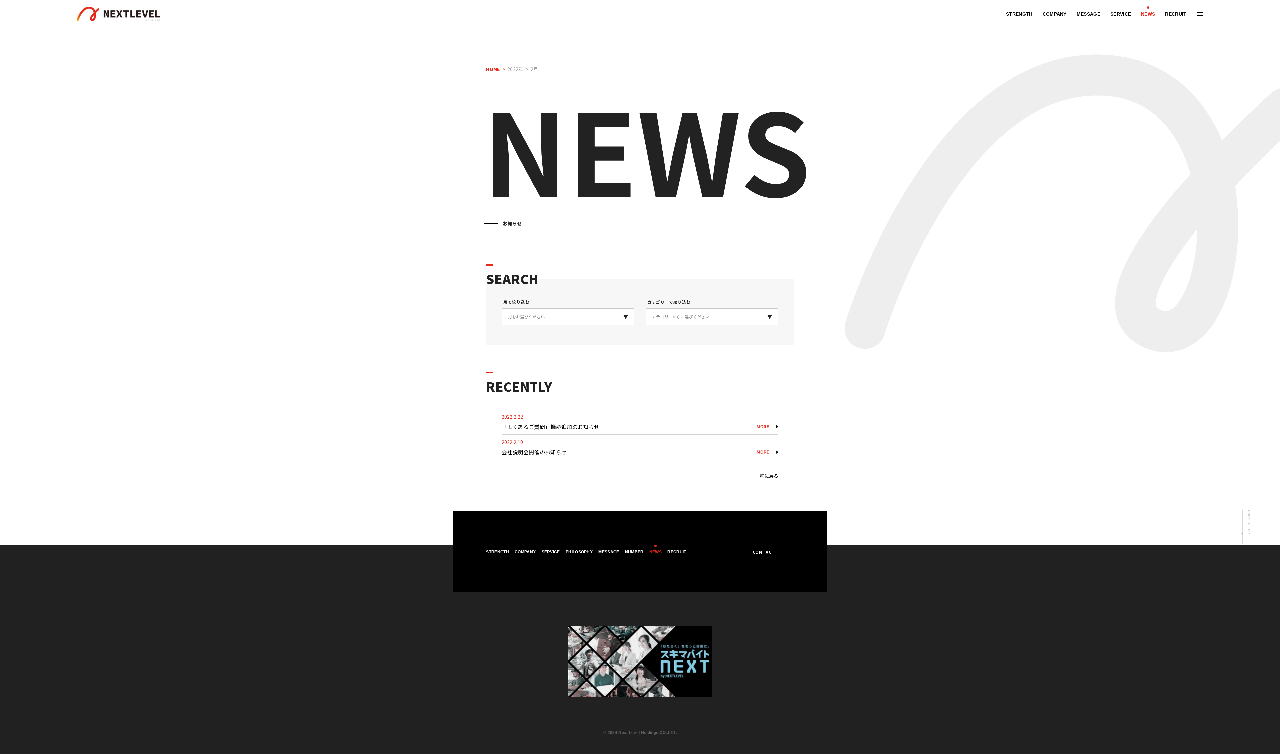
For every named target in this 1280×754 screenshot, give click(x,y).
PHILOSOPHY (579, 552)
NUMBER (634, 552)
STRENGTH (1019, 14)
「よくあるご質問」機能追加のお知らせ (551, 426)
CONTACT (764, 552)
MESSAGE (1088, 14)
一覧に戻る (767, 475)
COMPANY (1055, 14)
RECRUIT (1175, 14)
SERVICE (1120, 14)
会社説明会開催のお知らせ (534, 452)
